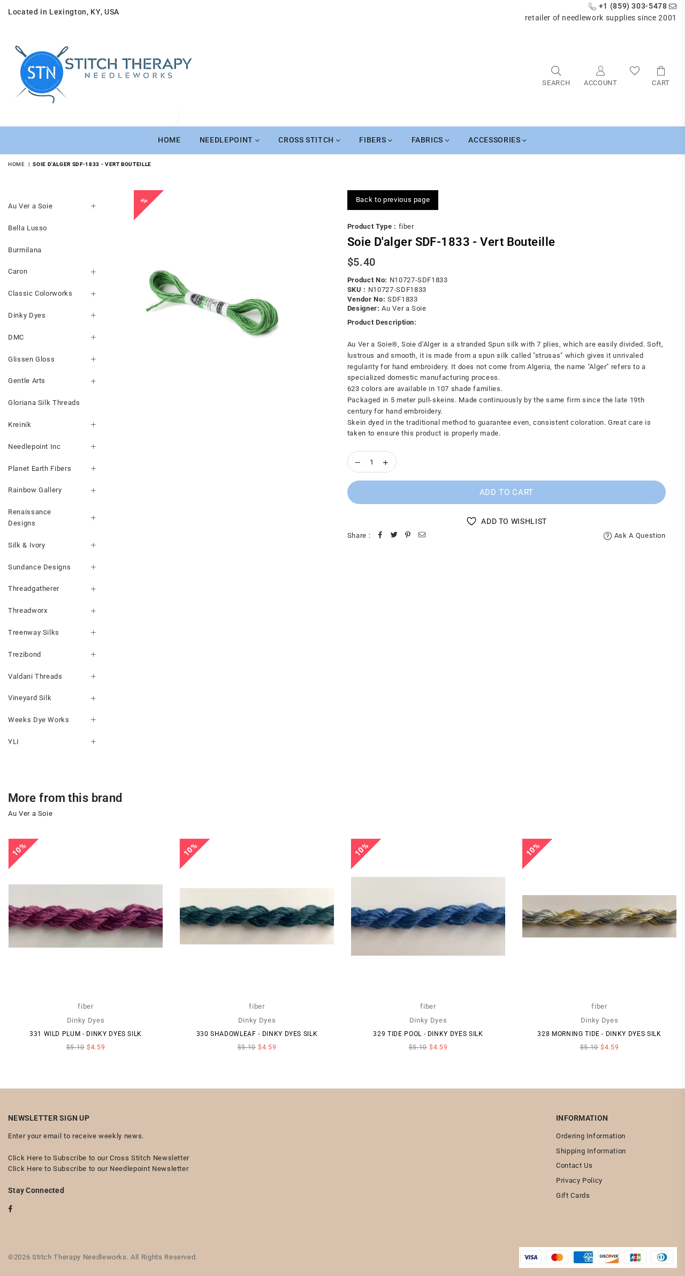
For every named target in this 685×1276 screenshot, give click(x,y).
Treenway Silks (33, 632)
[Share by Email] (422, 536)
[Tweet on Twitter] (394, 536)
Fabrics (428, 140)
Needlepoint (227, 140)
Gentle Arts (26, 381)
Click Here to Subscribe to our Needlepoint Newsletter (98, 1169)
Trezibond (24, 654)
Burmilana (25, 250)
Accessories (495, 140)
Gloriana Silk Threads (44, 403)
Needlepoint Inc (34, 446)
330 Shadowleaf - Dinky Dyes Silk (257, 1034)
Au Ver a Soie (30, 206)
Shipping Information (591, 1151)
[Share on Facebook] (380, 536)
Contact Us (574, 1165)
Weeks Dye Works (39, 720)
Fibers (373, 140)
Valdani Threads (35, 676)
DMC (16, 337)
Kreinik (20, 425)
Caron (17, 271)
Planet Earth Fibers (39, 468)
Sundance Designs (39, 567)
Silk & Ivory (26, 545)
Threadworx (28, 610)
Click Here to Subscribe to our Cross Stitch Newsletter (98, 1158)
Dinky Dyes (27, 315)
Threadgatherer (33, 588)
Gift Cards (573, 1195)
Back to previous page (393, 200)
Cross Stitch (307, 140)
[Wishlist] (635, 75)
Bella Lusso (27, 228)
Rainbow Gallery (35, 490)
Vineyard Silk (29, 698)
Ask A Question (638, 535)
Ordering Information (591, 1136)
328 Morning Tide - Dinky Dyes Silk (599, 1034)
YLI (13, 742)
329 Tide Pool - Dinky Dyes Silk (428, 1034)
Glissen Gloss (31, 359)
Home (169, 140)
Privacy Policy (579, 1180)
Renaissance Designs (29, 517)
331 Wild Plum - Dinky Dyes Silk (85, 1034)
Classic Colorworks (40, 293)
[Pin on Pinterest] (408, 536)
